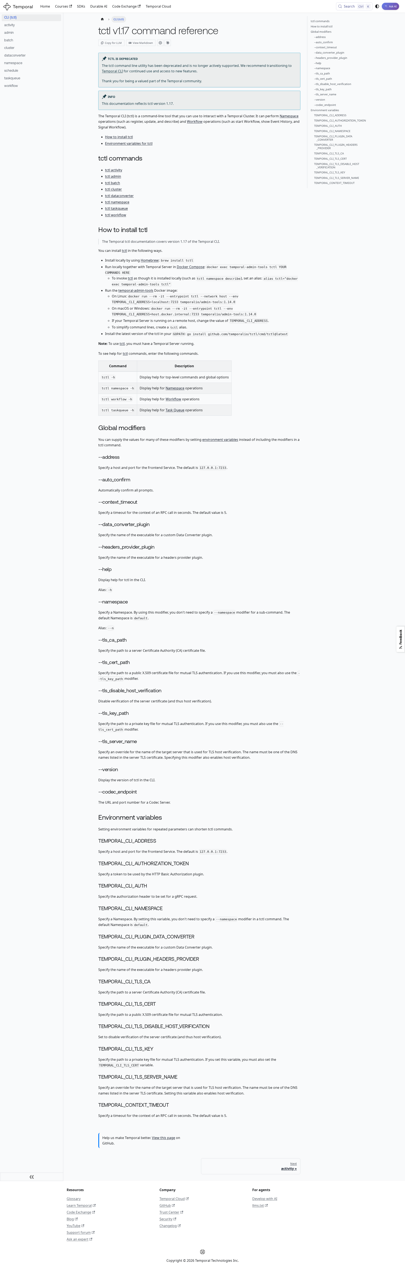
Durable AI (98, 6)
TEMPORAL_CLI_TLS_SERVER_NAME (336, 178)
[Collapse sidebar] (31, 1177)
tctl (124, 250)
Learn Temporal (79, 1205)
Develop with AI (264, 1198)
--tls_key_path (323, 89)
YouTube (73, 1225)
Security (165, 1219)
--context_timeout (325, 47)
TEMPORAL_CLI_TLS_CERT (330, 158)
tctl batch (112, 183)
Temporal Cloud (158, 6)
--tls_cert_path (323, 78)
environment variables (220, 439)
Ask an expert (77, 1239)
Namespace (289, 116)
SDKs (81, 6)
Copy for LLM (113, 43)
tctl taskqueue (116, 208)
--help (317, 63)
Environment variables (325, 110)
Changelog (168, 1225)
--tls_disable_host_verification (332, 84)
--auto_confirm (323, 42)
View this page (163, 1137)
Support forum (79, 1232)
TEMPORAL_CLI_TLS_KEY (329, 172)
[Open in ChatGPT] (160, 43)
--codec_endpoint (325, 105)
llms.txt (258, 1205)
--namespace (322, 68)
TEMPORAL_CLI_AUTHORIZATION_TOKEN (340, 120)
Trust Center (169, 1212)
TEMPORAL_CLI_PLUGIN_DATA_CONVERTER (333, 138)
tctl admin (113, 176)
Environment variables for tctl (129, 143)
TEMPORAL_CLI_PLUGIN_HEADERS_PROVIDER (336, 146)
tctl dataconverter (119, 195)
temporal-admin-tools (135, 290)
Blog (70, 1219)
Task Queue (175, 410)
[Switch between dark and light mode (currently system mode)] (377, 6)
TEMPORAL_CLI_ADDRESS (330, 115)
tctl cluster (113, 189)
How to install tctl (119, 137)
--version (319, 99)
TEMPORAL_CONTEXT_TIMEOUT (334, 183)
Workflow (194, 121)
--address (320, 37)
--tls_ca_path (322, 73)
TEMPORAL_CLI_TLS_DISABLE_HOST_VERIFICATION (336, 165)
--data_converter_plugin (329, 52)
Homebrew (150, 260)
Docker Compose (190, 267)
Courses (61, 6)
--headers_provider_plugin (330, 57)
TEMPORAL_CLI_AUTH (328, 125)
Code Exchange (124, 6)
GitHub (165, 1205)
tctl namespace (117, 202)
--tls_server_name (325, 94)
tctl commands (320, 21)
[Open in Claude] (168, 43)
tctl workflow (115, 215)
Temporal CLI (112, 71)
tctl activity (113, 170)
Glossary (74, 1198)
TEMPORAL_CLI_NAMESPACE (332, 131)
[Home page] (102, 19)
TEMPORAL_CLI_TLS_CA (329, 153)
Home (45, 6)
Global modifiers (321, 31)
